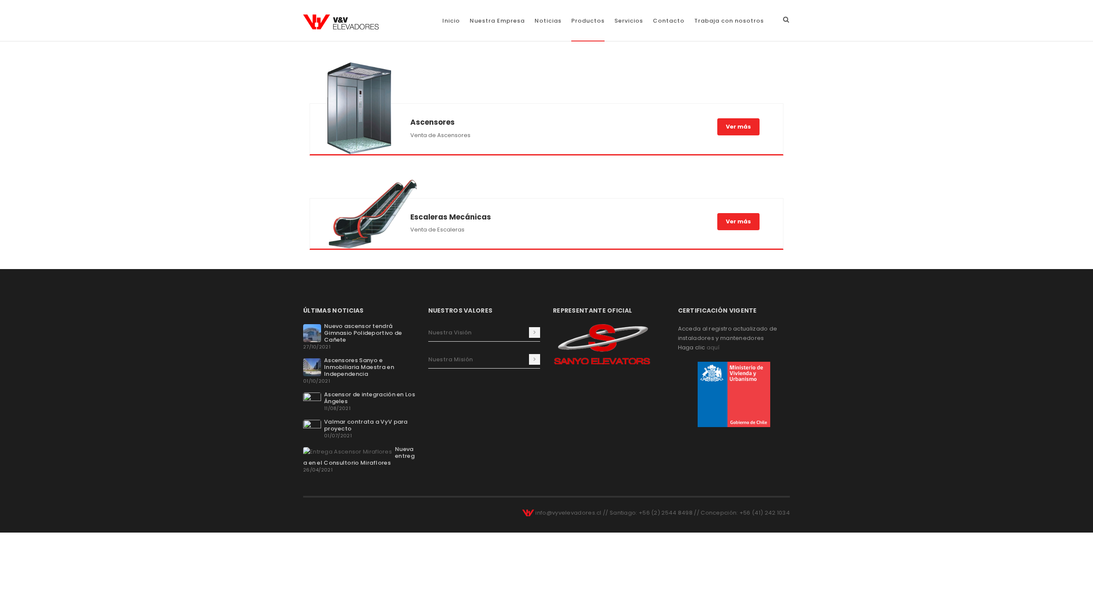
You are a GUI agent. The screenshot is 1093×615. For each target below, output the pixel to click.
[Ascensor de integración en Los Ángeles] (312, 401)
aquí (713, 347)
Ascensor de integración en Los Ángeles (369, 397)
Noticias (548, 21)
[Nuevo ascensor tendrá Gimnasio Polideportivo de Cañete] (312, 332)
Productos (588, 21)
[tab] (484, 332)
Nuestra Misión (450, 359)
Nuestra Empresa (497, 21)
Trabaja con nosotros (729, 21)
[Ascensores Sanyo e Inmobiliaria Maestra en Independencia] (312, 367)
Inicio (451, 21)
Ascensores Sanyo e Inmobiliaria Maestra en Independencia (359, 367)
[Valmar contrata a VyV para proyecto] (312, 428)
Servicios (628, 21)
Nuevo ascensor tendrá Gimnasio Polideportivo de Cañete (363, 333)
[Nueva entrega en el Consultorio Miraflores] (347, 452)
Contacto (668, 21)
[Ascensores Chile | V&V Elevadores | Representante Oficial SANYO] (341, 22)
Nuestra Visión (450, 332)
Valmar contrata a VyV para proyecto (366, 425)
